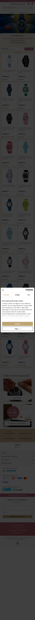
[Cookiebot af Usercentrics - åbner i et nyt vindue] (25, 290)
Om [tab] (29, 294)
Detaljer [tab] (17, 294)
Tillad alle (17, 324)
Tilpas (16, 329)
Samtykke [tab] (6, 294)
